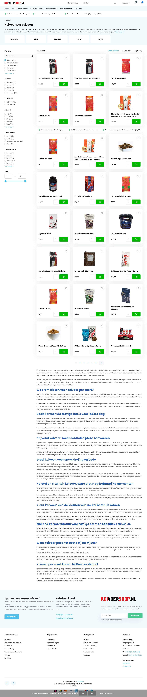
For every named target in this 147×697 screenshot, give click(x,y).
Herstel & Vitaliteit (15, 141)
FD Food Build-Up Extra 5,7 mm (88, 346)
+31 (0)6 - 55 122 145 (64, 615)
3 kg (10, 119)
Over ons (7, 640)
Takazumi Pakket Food (121, 346)
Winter (10, 90)
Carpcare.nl (127, 666)
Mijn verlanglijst (52, 649)
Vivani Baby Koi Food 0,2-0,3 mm (52, 346)
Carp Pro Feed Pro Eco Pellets (50, 78)
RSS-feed (80, 682)
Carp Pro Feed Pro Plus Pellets (87, 78)
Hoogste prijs (138, 51)
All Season (12, 93)
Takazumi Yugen (118, 233)
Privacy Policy (9, 649)
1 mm (10, 153)
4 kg (9, 122)
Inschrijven (135, 615)
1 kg (10, 114)
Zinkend (11, 105)
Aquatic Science (13, 63)
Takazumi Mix (44, 116)
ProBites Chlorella (82, 308)
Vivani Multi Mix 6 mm (84, 271)
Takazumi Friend (118, 78)
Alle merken (11, 60)
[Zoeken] (114, 3)
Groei (10, 139)
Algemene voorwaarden (12, 643)
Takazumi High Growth (121, 196)
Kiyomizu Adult (45, 233)
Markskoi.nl (126, 663)
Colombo (10, 68)
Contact (7, 655)
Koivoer (7, 8)
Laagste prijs (126, 51)
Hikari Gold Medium (83, 196)
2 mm (10, 156)
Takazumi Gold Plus (83, 116)
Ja (83, 693)
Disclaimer (8, 646)
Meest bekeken (113, 51)
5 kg (10, 124)
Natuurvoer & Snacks (20, 8)
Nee (92, 693)
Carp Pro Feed (12, 65)
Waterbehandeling (37, 8)
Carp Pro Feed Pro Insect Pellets (51, 271)
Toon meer (119, 32)
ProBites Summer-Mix (84, 233)
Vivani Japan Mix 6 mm (121, 159)
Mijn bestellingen (53, 643)
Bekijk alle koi (11, 617)
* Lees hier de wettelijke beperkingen (111, 620)
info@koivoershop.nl (64, 618)
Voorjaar (11, 83)
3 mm (10, 158)
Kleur (10, 144)
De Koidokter (11, 71)
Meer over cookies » (106, 693)
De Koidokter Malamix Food (50, 196)
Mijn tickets (51, 646)
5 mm (10, 163)
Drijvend (11, 102)
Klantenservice (73, 3)
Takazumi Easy (45, 308)
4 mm (11, 161)
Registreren (51, 640)
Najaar (10, 88)
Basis (10, 136)
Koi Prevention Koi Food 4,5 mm (124, 271)
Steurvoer (78, 8)
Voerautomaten (66, 8)
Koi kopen (7, 658)
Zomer (10, 85)
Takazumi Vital (45, 159)
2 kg (10, 116)
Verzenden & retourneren (13, 652)
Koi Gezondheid (52, 8)
